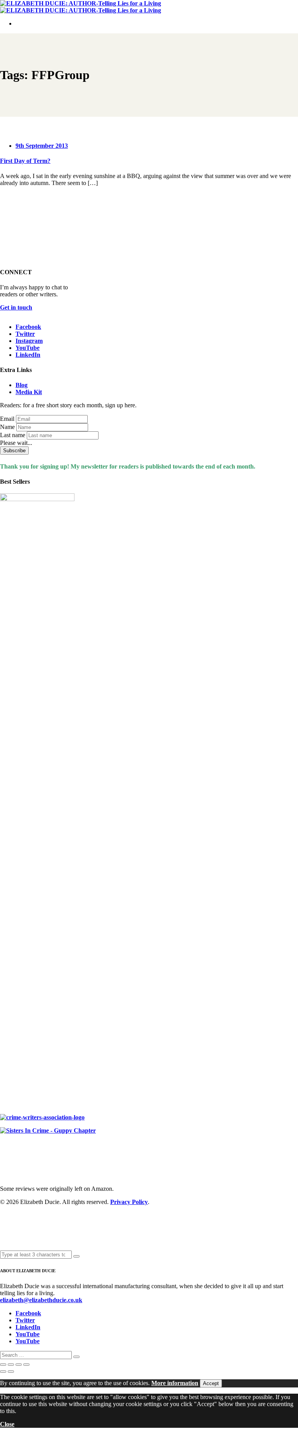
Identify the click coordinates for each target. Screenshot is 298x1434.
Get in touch (16, 307)
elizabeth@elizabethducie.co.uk (41, 1300)
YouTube (28, 347)
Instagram (29, 340)
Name (7, 427)
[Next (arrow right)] (11, 1371)
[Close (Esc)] (26, 1364)
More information (174, 1383)
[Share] (19, 1364)
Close (7, 1424)
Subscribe (14, 450)
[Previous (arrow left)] (3, 1371)
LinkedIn (28, 354)
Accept (211, 1383)
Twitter (25, 333)
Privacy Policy (129, 1202)
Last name (12, 435)
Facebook (28, 326)
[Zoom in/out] (3, 1364)
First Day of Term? (25, 160)
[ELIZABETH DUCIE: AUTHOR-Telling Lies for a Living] (80, 3)
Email (7, 418)
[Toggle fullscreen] (11, 1364)
